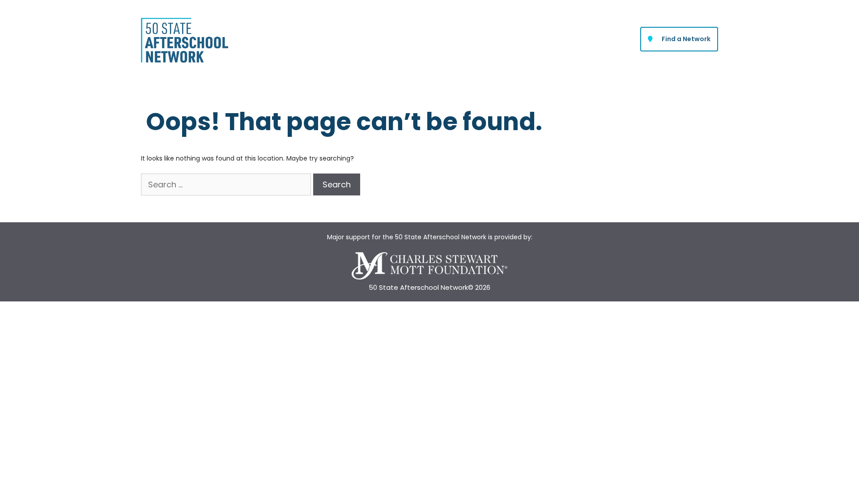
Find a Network (686, 38)
